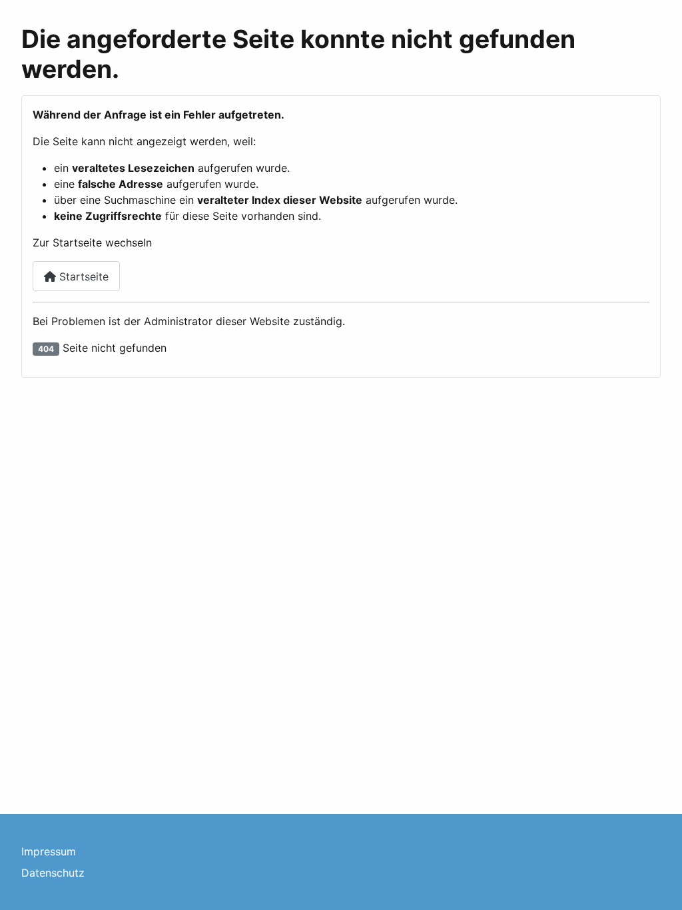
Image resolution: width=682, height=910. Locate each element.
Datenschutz (53, 872)
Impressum (48, 851)
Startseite (82, 276)
